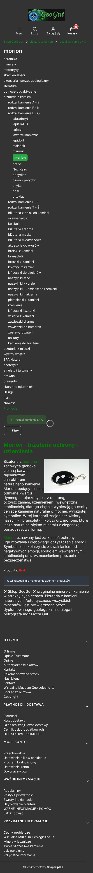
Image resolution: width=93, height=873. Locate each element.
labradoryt (20, 118)
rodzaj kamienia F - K (23, 108)
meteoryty (11, 70)
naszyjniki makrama (22, 294)
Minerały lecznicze (17, 841)
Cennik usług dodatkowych (24, 729)
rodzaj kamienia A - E (23, 102)
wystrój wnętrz (14, 354)
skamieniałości (14, 75)
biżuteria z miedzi (17, 348)
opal (16, 191)
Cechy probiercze (17, 832)
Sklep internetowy (41, 867)
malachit (19, 146)
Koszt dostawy (14, 720)
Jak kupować (13, 813)
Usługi (8, 392)
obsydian (19, 175)
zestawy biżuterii (20, 332)
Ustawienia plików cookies (23, 758)
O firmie (9, 651)
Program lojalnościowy (20, 762)
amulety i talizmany (18, 370)
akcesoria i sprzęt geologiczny (26, 80)
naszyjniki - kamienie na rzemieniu (33, 289)
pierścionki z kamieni (23, 300)
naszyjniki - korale (21, 283)
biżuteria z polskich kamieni (28, 213)
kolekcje (14, 223)
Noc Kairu (20, 169)
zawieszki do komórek (24, 327)
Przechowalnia (14, 753)
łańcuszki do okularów (24, 272)
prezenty (10, 381)
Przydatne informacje (19, 855)
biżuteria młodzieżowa (24, 240)
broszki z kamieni (21, 262)
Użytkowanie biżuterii (19, 804)
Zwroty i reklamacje (18, 799)
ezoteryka (11, 365)
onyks (17, 185)
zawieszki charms (21, 321)
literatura (10, 86)
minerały (10, 64)
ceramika (10, 59)
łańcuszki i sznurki (21, 310)
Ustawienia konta (16, 767)
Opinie (8, 660)
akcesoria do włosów (23, 245)
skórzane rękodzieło (18, 387)
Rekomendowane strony (21, 674)
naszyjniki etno (19, 278)
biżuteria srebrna (20, 229)
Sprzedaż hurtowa (17, 692)
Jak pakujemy (14, 850)
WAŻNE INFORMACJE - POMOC (27, 809)
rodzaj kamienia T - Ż (24, 207)
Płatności (10, 716)
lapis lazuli (20, 124)
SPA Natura (12, 359)
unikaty (13, 338)
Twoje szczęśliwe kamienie (23, 846)
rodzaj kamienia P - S (24, 202)
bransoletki (16, 256)
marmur (18, 151)
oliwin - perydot (24, 180)
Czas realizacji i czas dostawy (26, 725)
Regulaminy (12, 790)
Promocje (10, 408)
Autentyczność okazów (21, 665)
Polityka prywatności (19, 795)
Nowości (10, 403)
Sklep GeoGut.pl (14, 41)
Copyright (11, 696)
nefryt (17, 164)
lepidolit (18, 140)
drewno (9, 376)
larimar (18, 129)
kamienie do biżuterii (23, 343)
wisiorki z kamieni (21, 316)
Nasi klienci (12, 678)
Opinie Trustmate (16, 656)
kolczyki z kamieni (21, 267)
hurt (6, 397)
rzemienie (15, 305)
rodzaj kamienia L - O (72, 41)
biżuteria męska (20, 234)
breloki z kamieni (20, 251)
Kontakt (9, 669)
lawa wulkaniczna (26, 135)
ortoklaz (19, 196)
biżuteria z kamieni (41, 41)
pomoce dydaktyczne (20, 91)
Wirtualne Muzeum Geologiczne (27, 687)
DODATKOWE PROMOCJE (23, 734)
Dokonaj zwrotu (15, 771)
